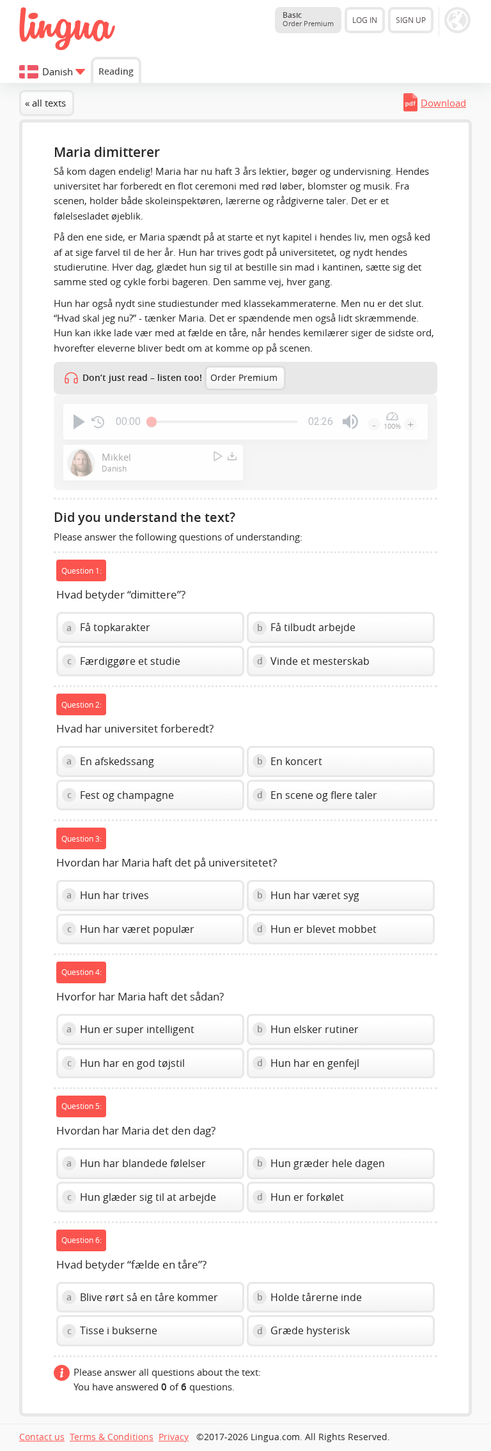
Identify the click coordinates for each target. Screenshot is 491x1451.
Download (443, 102)
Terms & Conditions (111, 1437)
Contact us (42, 1437)
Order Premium (243, 377)
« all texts (45, 102)
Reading (116, 71)
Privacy (174, 1437)
